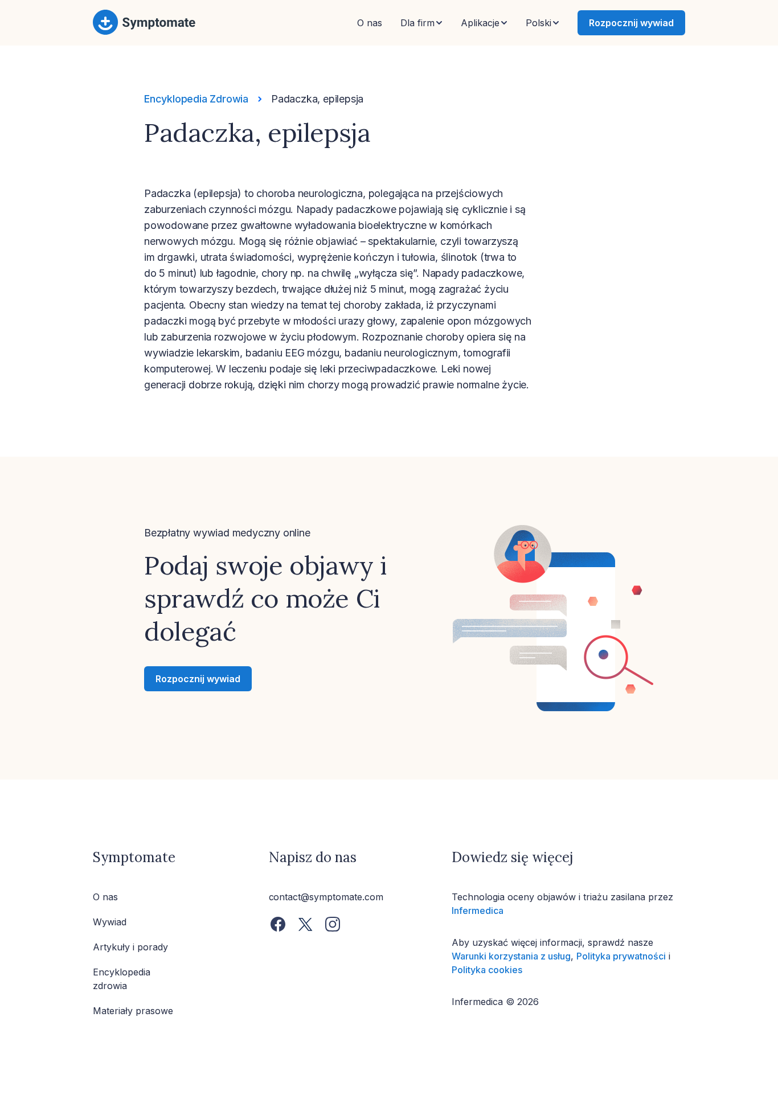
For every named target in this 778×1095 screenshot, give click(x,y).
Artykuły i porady (130, 947)
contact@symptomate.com (326, 897)
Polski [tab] (538, 22)
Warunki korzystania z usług (511, 956)
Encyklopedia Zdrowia (196, 99)
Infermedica (477, 910)
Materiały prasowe (133, 1010)
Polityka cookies (487, 969)
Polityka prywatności (621, 956)
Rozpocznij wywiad (631, 22)
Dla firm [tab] (417, 22)
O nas (369, 22)
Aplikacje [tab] (480, 22)
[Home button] (144, 32)
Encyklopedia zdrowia (121, 978)
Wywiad (109, 922)
